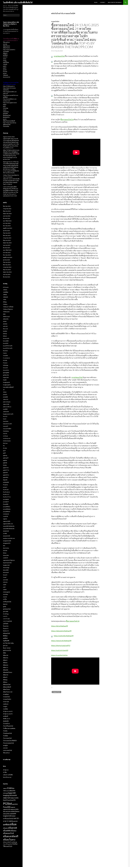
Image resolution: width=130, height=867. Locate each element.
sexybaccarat (6, 101)
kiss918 (5, 71)
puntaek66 (6, 499)
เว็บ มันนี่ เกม (6, 723)
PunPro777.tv (7, 497)
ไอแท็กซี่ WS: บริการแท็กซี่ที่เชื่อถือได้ (17, 2)
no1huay (5, 436)
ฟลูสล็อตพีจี (6, 640)
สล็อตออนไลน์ (6, 124)
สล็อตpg (5, 679)
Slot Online (6, 548)
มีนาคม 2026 (6, 218)
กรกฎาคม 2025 (7, 238)
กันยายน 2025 (7, 233)
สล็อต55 (5, 660)
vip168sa (5, 594)
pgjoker (5, 460)
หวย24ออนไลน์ (59, 56)
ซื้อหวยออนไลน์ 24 (67, 119)
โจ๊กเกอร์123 (6, 42)
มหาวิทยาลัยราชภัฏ (8, 643)
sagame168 (6, 809)
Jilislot (4, 392)
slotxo (4, 59)
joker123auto (6, 402)
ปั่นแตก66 (5, 626)
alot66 (4, 321)
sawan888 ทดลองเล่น (8, 526)
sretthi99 (5, 558)
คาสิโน (5, 599)
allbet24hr (6, 319)
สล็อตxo (5, 682)
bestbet (5, 331)
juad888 (5, 409)
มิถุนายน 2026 (7, 211)
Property (5, 484)
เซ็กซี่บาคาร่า (6, 718)
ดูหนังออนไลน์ (6, 115)
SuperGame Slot (7, 562)
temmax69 (6, 572)
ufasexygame (6, 592)
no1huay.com (6, 438)
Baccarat (5, 328)
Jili (3, 389)
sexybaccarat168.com (9, 538)
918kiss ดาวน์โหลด (8, 307)
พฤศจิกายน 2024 (7, 257)
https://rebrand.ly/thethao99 (61, 631)
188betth (5, 75)
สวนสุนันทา (6, 694)
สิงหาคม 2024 (7, 264)
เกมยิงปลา (6, 704)
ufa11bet (5, 580)
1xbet (4, 299)
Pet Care (5, 443)
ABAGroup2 (6, 316)
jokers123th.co (7, 406)
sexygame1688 (7, 541)
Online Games (7, 441)
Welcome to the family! (115, 2)
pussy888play (6, 509)
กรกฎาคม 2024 (7, 267)
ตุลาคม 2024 (6, 260)
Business (5, 350)
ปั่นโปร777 (6, 631)
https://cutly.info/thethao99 (63, 636)
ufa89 (4, 584)
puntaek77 (6, 502)
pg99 (4, 106)
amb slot (5, 326)
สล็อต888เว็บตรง (7, 672)
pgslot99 (5, 472)
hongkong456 (7, 385)
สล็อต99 (5, 53)
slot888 (12, 811)
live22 (4, 110)
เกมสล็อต (5, 709)
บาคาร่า (5, 57)
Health (5, 380)
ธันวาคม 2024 (7, 255)
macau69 (5, 426)
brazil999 (5, 343)
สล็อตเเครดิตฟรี (7, 842)
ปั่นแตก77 (5, 628)
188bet (5, 294)
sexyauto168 (6, 536)
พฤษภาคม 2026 (7, 213)
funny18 (5, 367)
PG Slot (5, 448)
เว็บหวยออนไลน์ (7, 738)
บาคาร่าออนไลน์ (7, 621)
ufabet (4, 589)
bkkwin (5, 336)
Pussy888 (5, 504)
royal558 (5, 516)
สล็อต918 (5, 675)
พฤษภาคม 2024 (7, 272)
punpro (5, 487)
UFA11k (5, 582)
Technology (6, 567)
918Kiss (5, 304)
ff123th (5, 360)
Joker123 (5, 399)
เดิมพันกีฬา (6, 721)
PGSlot (5, 465)
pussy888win (6, 511)
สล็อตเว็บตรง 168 (7, 692)
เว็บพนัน (5, 731)
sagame (5, 519)
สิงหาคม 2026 (7, 206)
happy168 (6, 377)
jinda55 (5, 394)
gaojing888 (6, 372)
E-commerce (6, 358)
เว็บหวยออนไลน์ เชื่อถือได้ (10, 740)
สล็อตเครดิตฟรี (7, 687)
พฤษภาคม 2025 (7, 243)
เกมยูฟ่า (5, 706)
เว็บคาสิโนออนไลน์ (8, 726)
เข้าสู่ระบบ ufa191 (8, 711)
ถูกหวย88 (5, 611)
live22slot (5, 421)
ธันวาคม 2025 (7, 225)
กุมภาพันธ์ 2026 (7, 221)
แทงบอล (5, 748)
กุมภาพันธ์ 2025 (7, 250)
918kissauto (6, 311)
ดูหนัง (4, 606)
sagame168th (6, 521)
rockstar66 (6, 514)
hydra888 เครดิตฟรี (8, 387)
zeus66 (5, 597)
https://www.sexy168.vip (9, 122)
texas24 (5, 575)
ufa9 (4, 587)
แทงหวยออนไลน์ (7, 750)
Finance (5, 363)
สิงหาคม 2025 (7, 235)
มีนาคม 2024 (6, 277)
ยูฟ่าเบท (5, 645)
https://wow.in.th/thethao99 (61, 641)
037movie (5, 287)
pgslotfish (5, 477)
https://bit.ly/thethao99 (59, 626)
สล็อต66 (5, 662)
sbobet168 (6, 531)
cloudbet (5, 355)
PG (4, 445)
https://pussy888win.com (9, 99)
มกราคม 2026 (7, 223)
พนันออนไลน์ (6, 633)
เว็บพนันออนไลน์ (7, 733)
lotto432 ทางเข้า (7, 424)
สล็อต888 (5, 670)
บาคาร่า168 (6, 619)
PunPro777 (6, 494)
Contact (102, 2)
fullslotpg (5, 108)
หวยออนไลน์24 (55, 21)
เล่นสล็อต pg (14, 842)
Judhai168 (6, 411)
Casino (5, 353)
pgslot (4, 66)
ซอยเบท (5, 604)
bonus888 (6, 341)
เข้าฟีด (5, 772)
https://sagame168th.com (10, 91)
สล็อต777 (5, 667)
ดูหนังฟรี (5, 113)
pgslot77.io (6, 470)
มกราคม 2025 (7, 252)
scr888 (5, 533)
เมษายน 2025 (6, 245)
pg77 (4, 450)
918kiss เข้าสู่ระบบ (8, 309)
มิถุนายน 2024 (7, 269)
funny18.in (6, 370)
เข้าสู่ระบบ (6, 770)
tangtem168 (6, 565)
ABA (4, 314)
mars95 (5, 433)
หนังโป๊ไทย (6, 62)
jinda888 (5, 397)
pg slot (4, 69)
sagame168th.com (8, 523)
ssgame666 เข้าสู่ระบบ (9, 560)
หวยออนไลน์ (6, 696)
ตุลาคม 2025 (6, 230)
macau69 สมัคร (7, 428)
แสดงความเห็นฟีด (8, 774)
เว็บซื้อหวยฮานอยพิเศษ (9, 728)
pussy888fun (6, 506)
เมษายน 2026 (6, 216)
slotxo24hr (6, 555)
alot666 (5, 324)
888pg (4, 302)
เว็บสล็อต (5, 735)
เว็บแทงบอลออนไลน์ (8, 743)
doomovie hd (6, 77)
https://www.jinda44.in (9, 49)
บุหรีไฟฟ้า (5, 623)
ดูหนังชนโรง (6, 117)
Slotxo (4, 553)
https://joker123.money (9, 88)
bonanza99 (6, 338)
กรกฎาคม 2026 (7, 208)
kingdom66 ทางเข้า (8, 414)
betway (5, 333)
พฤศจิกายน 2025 (7, 228)
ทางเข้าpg (5, 614)
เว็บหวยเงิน (6, 126)
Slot (4, 545)
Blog (95, 2)
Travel (4, 577)
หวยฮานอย (6, 701)
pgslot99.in (6, 475)
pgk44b (5, 463)
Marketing (6, 431)
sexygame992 (6, 543)
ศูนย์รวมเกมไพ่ (7, 650)
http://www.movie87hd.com (10, 95)
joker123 (5, 93)
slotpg (4, 60)
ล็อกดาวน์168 (6, 648)
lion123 (5, 416)
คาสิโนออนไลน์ (7, 601)
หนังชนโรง (6, 90)
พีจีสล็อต (5, 636)
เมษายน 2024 (6, 274)
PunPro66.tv (6, 492)
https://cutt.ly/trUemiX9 (59, 650)
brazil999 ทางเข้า (7, 346)
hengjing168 (6, 382)
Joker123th (6, 404)
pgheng (5, 455)
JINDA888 (6, 51)
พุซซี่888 (5, 55)
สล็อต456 (5, 658)
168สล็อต (5, 292)
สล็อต (4, 653)
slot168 (5, 44)
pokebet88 (6, 482)
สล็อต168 (5, 655)
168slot (5, 289)
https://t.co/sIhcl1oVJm (59, 655)
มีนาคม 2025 (6, 247)
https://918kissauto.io (9, 86)
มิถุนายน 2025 (7, 240)
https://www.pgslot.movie (10, 102)
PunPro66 (6, 489)
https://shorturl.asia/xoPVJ (60, 645)
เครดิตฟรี (5, 716)
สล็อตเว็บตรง (6, 46)
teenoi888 (6, 570)
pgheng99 (5, 458)
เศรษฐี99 (5, 745)
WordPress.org (7, 777)
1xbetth (5, 64)
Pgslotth (5, 480)
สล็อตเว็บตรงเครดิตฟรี (9, 121)
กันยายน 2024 (7, 262)
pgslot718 (5, 467)
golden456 (6, 375)
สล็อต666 (5, 665)
